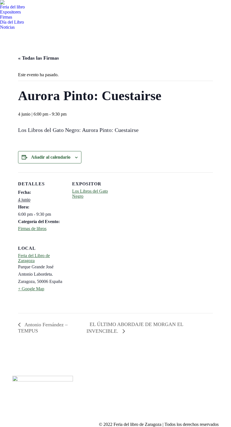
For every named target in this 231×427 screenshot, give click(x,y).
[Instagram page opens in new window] (106, 387)
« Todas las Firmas (38, 58)
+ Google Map (31, 288)
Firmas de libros (32, 228)
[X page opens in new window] (98, 387)
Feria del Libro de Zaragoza (34, 258)
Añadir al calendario (50, 157)
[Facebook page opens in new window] (89, 387)
